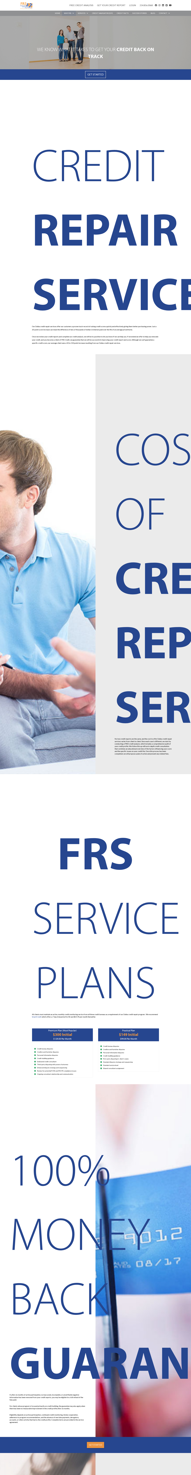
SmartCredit (36, 1017)
